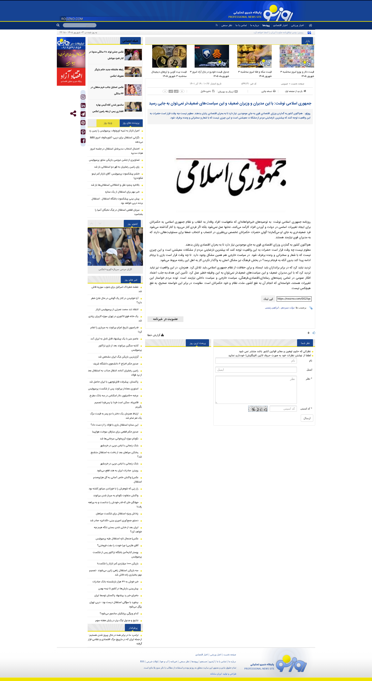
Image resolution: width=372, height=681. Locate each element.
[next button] (92, 223)
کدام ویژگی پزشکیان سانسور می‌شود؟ (119, 613)
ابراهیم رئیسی (272, 307)
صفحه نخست (297, 83)
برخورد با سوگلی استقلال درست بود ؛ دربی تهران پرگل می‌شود (115, 604)
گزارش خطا (154, 335)
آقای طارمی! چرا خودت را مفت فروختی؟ (117, 545)
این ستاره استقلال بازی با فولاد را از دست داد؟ (114, 425)
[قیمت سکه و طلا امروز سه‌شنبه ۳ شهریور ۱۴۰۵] (251, 56)
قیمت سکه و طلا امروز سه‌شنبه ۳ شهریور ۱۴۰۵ (255, 74)
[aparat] (83, 122)
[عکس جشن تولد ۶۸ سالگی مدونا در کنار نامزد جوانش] (133, 54)
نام (310, 360)
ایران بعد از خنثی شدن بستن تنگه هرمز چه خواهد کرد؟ (118, 529)
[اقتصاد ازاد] (71, 77)
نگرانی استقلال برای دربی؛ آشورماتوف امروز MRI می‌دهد (116, 139)
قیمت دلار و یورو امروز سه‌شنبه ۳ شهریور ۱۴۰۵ (297, 74)
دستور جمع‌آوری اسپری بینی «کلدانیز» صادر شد (114, 520)
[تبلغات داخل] (71, 43)
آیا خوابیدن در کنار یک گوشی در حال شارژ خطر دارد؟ (116, 300)
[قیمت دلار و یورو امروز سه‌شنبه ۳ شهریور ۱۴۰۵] (294, 56)
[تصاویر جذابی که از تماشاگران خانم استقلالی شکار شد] (115, 255)
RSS (142, 661)
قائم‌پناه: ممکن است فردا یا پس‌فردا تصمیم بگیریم (118, 404)
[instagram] (83, 98)
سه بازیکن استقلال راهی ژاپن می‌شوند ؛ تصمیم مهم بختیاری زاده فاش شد (115, 572)
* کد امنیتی (306, 408)
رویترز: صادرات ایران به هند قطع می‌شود (117, 470)
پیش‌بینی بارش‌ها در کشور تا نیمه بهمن (118, 588)
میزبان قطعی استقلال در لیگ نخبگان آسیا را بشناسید (119, 212)
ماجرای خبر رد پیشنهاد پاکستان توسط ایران (116, 595)
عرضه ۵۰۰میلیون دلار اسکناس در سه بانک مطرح (114, 395)
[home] (309, 25)
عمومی (284, 83)
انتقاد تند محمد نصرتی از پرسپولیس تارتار (117, 309)
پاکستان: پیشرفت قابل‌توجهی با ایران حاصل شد (113, 382)
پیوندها (266, 25)
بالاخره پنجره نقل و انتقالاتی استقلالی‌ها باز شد (115, 185)
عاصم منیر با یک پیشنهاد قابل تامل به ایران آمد (114, 339)
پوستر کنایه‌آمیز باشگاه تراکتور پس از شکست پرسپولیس (117, 554)
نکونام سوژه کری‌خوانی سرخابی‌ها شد (119, 439)
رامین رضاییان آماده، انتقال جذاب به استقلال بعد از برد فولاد (115, 372)
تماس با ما (241, 25)
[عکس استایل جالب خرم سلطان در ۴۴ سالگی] (133, 90)
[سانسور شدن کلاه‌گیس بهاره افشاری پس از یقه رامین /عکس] (133, 107)
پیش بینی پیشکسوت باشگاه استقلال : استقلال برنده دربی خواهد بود (117, 201)
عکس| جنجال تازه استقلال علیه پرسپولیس (117, 538)
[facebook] (83, 142)
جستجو (203, 661)
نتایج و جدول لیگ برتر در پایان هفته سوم (116, 620)
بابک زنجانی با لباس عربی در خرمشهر (119, 445)
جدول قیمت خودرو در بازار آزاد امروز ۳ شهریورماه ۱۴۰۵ (209, 74)
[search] (60, 25)
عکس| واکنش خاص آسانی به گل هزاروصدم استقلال (117, 479)
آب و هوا (164, 661)
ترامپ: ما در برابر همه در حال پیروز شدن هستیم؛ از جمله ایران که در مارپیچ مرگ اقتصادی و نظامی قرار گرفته (115, 639)
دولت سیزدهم (287, 307)
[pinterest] (83, 133)
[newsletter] (165, 319)
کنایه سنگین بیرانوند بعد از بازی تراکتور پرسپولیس (120, 348)
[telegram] (83, 114)
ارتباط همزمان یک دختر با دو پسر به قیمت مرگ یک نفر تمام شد (116, 416)
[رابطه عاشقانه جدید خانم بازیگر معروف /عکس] (133, 72)
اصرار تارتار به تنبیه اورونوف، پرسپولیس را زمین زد (114, 131)
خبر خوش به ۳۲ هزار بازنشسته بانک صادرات (115, 582)
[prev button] (100, 223)
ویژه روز (108, 123)
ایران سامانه (216, 673)
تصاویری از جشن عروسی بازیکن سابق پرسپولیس (114, 160)
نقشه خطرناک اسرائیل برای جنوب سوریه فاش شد (116, 289)
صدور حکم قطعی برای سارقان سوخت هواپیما (115, 432)
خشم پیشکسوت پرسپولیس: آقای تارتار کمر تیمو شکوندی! (117, 176)
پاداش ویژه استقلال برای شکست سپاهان (117, 514)
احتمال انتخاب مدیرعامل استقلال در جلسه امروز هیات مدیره (116, 151)
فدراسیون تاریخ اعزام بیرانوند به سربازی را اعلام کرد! (116, 329)
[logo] (275, 662)
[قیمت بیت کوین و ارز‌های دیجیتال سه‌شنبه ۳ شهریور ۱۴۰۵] (166, 56)
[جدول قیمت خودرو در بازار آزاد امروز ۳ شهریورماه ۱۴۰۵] (209, 56)
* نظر (309, 378)
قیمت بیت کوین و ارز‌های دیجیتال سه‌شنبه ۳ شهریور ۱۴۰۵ (169, 74)
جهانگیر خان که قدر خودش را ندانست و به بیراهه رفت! (115, 504)
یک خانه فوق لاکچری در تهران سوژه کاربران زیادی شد (115, 318)
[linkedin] (83, 106)
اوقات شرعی (152, 661)
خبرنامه (173, 661)
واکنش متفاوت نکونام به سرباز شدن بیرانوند (115, 495)
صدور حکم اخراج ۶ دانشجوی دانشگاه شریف (115, 364)
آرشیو (211, 661)
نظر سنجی (226, 25)
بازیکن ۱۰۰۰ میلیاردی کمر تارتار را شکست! (117, 563)
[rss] (217, 25)
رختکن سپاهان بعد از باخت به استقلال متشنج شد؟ (116, 454)
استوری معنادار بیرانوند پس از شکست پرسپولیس (113, 389)
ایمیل (309, 369)
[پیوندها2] (71, 59)
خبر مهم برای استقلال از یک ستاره (122, 192)
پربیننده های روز (131, 123)
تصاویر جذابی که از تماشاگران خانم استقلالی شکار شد (115, 271)
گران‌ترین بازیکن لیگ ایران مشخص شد (118, 357)
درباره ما (254, 25)
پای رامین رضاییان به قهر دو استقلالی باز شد (117, 167)
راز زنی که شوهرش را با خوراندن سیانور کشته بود (113, 489)
